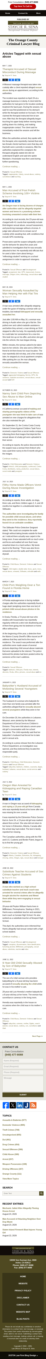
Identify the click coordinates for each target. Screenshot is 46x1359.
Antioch (11, 466)
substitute (11, 949)
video (26, 949)
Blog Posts (23, 1319)
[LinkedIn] (19, 1105)
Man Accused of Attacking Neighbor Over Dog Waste (21, 1220)
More (38, 13)
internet (35, 670)
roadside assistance (17, 377)
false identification (33, 944)
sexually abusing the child (24, 984)
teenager (40, 858)
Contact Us (23, 13)
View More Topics (10, 1179)
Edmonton (25, 855)
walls (39, 571)
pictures (22, 672)
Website (23, 1284)
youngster (18, 471)
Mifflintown (19, 947)
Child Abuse (14, 564)
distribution (11, 469)
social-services (32, 769)
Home (7, 13)
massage (5, 274)
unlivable (30, 571)
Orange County (11, 1174)
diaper (40, 767)
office (17, 672)
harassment (30, 272)
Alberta (10, 855)
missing (5, 858)
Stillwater (23, 571)
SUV (12, 380)
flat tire (28, 375)
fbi (31, 855)
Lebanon (12, 769)
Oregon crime (15, 274)
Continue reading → (11, 167)
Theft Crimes (10, 1130)
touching (17, 177)
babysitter (12, 767)
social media (6, 471)
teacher (18, 949)
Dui (6, 1140)
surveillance (6, 177)
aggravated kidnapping (17, 375)
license (37, 272)
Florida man (28, 670)
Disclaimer (23, 1298)
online (11, 858)
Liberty (21, 174)
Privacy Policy (23, 1291)
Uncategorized (31, 270)
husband (5, 769)
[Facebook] (5, 1105)
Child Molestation (16, 464)
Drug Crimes (10, 1145)
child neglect (13, 569)
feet (19, 272)
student (5, 277)
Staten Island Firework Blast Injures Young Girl (22, 1231)
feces (30, 569)
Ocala (11, 672)
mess (39, 569)
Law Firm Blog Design (22, 1355)
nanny (18, 469)
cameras (19, 1023)
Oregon (16, 858)
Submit (23, 1095)
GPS (23, 272)
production (25, 469)
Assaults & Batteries (14, 1120)
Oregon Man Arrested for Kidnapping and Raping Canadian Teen (22, 788)
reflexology (24, 274)
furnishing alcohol (8, 947)
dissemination (21, 944)
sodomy (37, 174)
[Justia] (26, 1105)
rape (21, 858)
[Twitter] (12, 1105)
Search (41, 1193)
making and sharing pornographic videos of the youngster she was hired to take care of (21, 412)
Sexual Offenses (16, 172)
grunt (34, 569)
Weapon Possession (14, 1164)
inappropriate (13, 174)
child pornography (21, 466)
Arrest (7, 1159)
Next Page (36, 1036)
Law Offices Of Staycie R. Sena (23, 1348)
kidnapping (37, 855)
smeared (16, 571)
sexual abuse (29, 174)
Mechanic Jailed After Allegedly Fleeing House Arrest (20, 1209)
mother (26, 1023)
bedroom (12, 670)
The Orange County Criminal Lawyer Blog (23, 25)
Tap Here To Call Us (23, 6)
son (27, 1026)
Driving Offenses (12, 1169)
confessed (32, 466)
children (26, 767)
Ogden (31, 1023)
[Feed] (33, 1105)
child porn (19, 670)
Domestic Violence (17, 373)
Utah (4, 1028)
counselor (33, 767)
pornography (28, 947)
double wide (23, 569)
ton (40, 672)
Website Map (23, 1312)
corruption (12, 944)
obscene (5, 672)
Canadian (17, 855)
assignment (13, 272)
